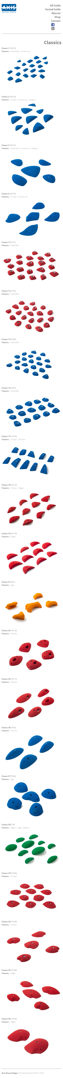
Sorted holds (53, 9)
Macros (56, 13)
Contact (56, 20)
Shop (57, 17)
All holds (55, 5)
